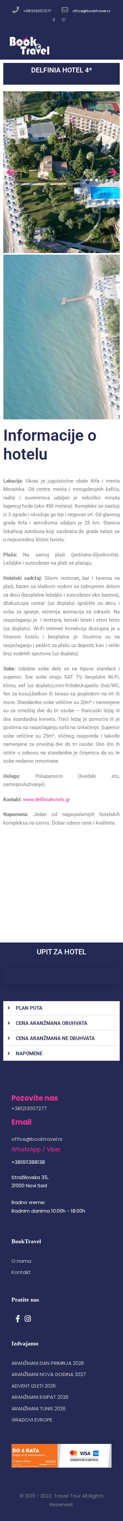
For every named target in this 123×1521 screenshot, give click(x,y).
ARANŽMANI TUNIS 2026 (38, 1408)
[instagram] (63, 19)
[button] (61, 1008)
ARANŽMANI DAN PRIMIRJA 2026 (47, 1363)
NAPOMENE (29, 1053)
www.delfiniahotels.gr (46, 800)
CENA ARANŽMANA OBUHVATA (51, 1023)
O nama (21, 1260)
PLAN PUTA (29, 1008)
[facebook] (54, 19)
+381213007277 (37, 11)
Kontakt (21, 1272)
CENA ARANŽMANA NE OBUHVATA (55, 1038)
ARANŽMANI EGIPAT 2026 (40, 1397)
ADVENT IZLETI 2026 (33, 1385)
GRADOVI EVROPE (31, 1419)
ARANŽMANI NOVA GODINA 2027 (48, 1374)
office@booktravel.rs (91, 11)
